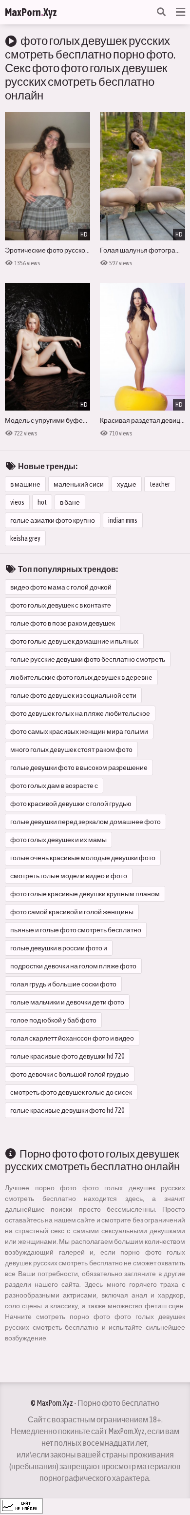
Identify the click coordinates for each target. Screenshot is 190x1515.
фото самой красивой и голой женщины (71, 912)
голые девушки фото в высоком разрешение (79, 767)
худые (126, 484)
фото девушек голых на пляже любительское (80, 713)
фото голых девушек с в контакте (60, 605)
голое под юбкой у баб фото (53, 1020)
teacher (160, 484)
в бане (70, 502)
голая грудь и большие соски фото (63, 984)
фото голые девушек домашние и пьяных (74, 641)
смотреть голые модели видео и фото (68, 876)
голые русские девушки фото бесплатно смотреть (87, 659)
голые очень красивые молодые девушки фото (82, 858)
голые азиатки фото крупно (52, 520)
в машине (25, 484)
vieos (17, 502)
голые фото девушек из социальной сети (73, 695)
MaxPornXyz (31, 12)
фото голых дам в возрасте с (54, 785)
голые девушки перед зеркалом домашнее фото (85, 822)
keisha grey (25, 538)
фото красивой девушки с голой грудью (71, 803)
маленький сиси (79, 484)
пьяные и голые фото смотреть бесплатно (75, 930)
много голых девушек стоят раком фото (71, 749)
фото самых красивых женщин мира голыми (79, 731)
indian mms (122, 520)
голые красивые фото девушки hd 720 (67, 1056)
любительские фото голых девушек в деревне (81, 677)
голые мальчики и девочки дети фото (67, 1002)
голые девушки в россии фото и (58, 948)
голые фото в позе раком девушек (62, 623)
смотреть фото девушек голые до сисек (71, 1092)
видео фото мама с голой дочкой (61, 587)
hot (42, 502)
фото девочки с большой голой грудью (69, 1074)
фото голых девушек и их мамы (58, 840)
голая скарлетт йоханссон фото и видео (72, 1038)
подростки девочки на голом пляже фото (73, 966)
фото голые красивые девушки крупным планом (85, 894)
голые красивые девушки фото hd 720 (67, 1110)
